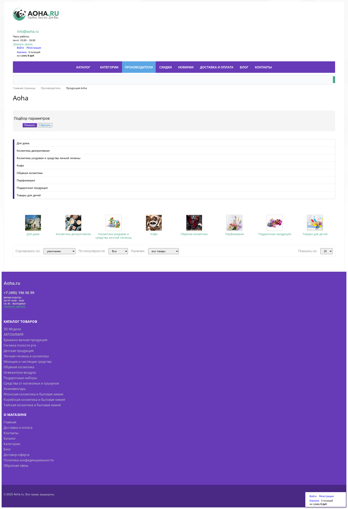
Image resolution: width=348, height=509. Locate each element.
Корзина (22, 52)
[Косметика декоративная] (73, 223)
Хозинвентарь (15, 389)
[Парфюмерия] (234, 223)
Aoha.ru (12, 283)
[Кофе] (154, 223)
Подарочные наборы (20, 378)
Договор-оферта (16, 454)
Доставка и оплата (18, 427)
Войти (21, 47)
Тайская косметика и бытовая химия (32, 405)
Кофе (20, 165)
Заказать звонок (23, 44)
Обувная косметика (29, 173)
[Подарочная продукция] (275, 223)
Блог (7, 449)
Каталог (10, 438)
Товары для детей (29, 195)
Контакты (11, 433)
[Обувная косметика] (194, 223)
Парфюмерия (26, 180)
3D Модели (12, 329)
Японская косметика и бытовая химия (33, 394)
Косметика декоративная (33, 150)
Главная (10, 422)
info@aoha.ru (28, 31)
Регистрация (34, 47)
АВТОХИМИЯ (13, 334)
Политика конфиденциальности (29, 460)
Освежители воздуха (20, 372)
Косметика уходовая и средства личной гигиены (48, 158)
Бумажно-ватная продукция (25, 340)
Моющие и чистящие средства (28, 361)
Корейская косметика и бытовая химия (34, 399)
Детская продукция (19, 351)
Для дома (23, 143)
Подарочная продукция (32, 188)
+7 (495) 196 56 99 (19, 292)
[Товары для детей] (315, 223)
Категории (12, 444)
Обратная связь (16, 465)
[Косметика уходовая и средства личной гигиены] (114, 223)
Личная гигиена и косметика (26, 356)
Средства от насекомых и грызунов (31, 383)
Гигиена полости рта (20, 345)
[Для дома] (33, 223)
